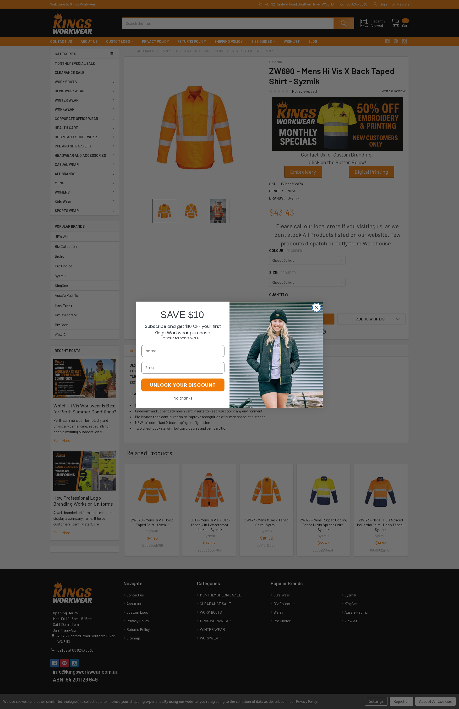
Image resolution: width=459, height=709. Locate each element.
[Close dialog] (316, 307)
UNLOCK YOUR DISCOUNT (183, 385)
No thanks (183, 398)
